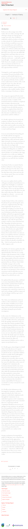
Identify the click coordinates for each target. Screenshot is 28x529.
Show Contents (7, 25)
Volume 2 (4, 22)
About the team (5, 515)
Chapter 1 (4, 23)
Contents (4, 511)
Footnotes (5, 461)
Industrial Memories (6, 2)
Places (3, 509)
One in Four (19, 484)
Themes (4, 505)
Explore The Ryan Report (7, 5)
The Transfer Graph (6, 493)
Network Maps (5, 495)
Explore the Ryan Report (10, 10)
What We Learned (6, 490)
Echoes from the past (6, 497)
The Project (4, 3)
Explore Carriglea (5, 499)
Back (14, 18)
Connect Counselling (10, 484)
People (3, 507)
